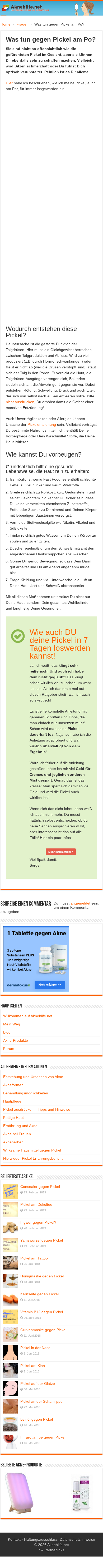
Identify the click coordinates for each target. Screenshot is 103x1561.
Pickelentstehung (41, 424)
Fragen (22, 24)
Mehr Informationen (60, 851)
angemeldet (80, 903)
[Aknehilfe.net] (51, 8)
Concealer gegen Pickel (40, 1186)
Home (6, 24)
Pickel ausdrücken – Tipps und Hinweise (36, 1109)
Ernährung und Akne (20, 1126)
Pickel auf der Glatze (37, 1383)
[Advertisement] (51, 154)
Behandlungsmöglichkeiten (25, 1093)
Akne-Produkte (15, 1040)
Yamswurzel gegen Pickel (41, 1240)
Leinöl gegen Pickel (36, 1419)
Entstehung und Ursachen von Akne (33, 1077)
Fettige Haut (13, 1117)
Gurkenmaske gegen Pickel (43, 1330)
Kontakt (14, 1539)
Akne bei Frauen (17, 1134)
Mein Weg (11, 1024)
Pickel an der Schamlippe (41, 1401)
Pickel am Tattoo (34, 1258)
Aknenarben (13, 1142)
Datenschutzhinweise (77, 1539)
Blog (7, 1032)
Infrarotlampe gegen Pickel (42, 1437)
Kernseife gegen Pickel (39, 1294)
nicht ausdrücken (20, 402)
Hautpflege (12, 1101)
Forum (8, 1048)
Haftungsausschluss (41, 1539)
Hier (9, 83)
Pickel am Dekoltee (36, 1204)
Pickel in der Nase (35, 1348)
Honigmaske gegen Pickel (42, 1276)
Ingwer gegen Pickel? (38, 1222)
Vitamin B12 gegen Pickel (41, 1312)
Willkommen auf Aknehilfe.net (27, 1016)
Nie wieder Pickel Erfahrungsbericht (33, 1158)
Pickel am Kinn (32, 1366)
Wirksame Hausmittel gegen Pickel (32, 1150)
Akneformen (13, 1085)
